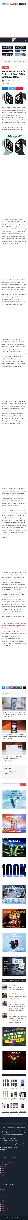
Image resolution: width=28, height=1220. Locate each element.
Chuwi (3, 1191)
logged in (12, 771)
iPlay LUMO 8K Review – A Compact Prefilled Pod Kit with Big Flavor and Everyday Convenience (17, 1007)
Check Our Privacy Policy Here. (9, 1140)
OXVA (3, 1168)
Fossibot (4, 1196)
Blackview (4, 1194)
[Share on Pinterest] (19, 88)
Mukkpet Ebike (5, 1208)
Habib (8, 80)
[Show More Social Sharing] (24, 88)
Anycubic (4, 1202)
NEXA (3, 1170)
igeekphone (18, 1217)
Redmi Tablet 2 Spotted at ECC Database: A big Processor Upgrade (14, 626)
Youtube (4, 1151)
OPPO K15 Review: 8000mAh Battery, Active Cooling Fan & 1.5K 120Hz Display (14, 758)
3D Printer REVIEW (14, 980)
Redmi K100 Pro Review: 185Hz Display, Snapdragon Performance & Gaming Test (14, 736)
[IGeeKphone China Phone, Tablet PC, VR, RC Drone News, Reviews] (14, 40)
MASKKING (4, 1172)
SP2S (3, 1174)
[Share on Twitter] (12, 88)
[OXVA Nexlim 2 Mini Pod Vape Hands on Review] (4, 987)
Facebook (4, 1149)
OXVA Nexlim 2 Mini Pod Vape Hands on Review (17, 989)
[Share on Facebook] (5, 88)
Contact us (4, 1138)
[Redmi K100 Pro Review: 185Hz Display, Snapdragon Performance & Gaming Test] (14, 726)
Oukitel (3, 1206)
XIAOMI (23, 980)
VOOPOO (4, 1166)
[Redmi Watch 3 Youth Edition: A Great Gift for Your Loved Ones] (14, 98)
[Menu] (3, 40)
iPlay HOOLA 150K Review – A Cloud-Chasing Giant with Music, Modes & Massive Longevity (17, 1019)
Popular (5, 980)
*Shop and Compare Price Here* (10, 1147)
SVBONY (4, 1189)
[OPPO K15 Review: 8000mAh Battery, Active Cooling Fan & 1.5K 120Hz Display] (14, 748)
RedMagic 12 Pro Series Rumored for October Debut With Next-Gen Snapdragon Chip (14, 714)
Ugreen (3, 1210)
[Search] (25, 40)
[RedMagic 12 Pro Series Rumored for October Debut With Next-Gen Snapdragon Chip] (14, 704)
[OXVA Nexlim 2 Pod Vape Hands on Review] (4, 995)
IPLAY (3, 1177)
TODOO (4, 1179)
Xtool (3, 1204)
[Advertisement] (14, 21)
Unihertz (4, 1198)
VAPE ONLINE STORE (7, 1162)
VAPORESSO (5, 1164)
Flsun (3, 1200)
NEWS (5, 67)
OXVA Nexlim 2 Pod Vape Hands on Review (17, 997)
